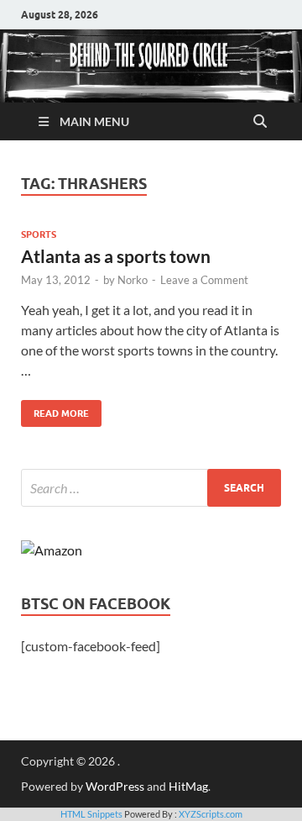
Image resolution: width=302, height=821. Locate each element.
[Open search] (260, 122)
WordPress (115, 786)
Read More (55, 409)
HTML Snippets (91, 813)
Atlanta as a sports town (116, 255)
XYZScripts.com (210, 813)
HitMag (188, 786)
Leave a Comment (204, 280)
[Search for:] (151, 488)
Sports (38, 234)
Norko (132, 280)
